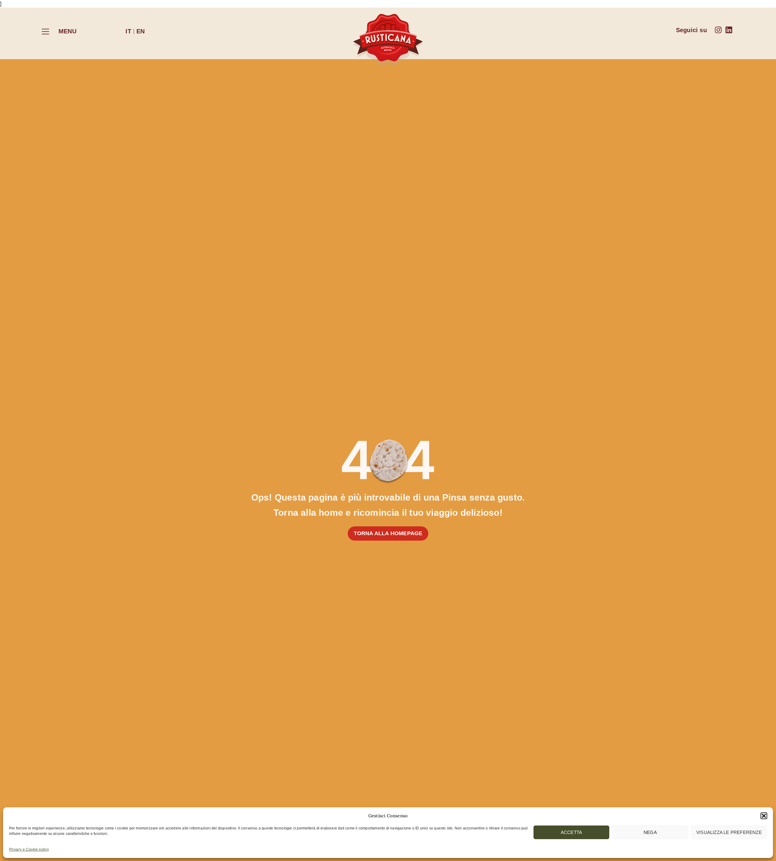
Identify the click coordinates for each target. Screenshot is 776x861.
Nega (650, 832)
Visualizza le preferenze (729, 832)
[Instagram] (718, 30)
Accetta (571, 832)
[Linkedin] (729, 30)
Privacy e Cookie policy (29, 849)
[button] (764, 816)
